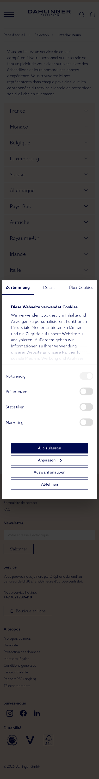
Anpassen (47, 460)
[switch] (86, 391)
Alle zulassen (49, 448)
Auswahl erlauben (49, 472)
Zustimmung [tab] (18, 287)
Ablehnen (49, 484)
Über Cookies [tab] (81, 287)
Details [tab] (49, 287)
